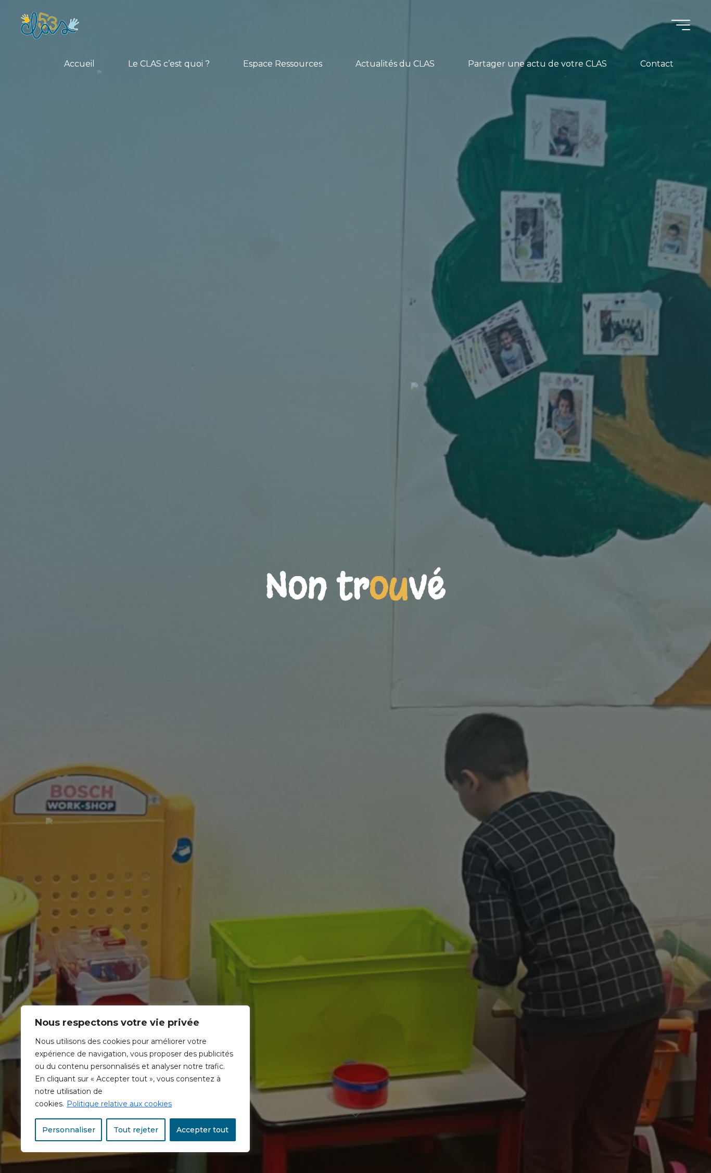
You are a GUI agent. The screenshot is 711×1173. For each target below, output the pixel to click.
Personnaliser (68, 1129)
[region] (135, 1078)
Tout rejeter (135, 1129)
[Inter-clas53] (50, 25)
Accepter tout (202, 1129)
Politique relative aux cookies (119, 1103)
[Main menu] (680, 25)
